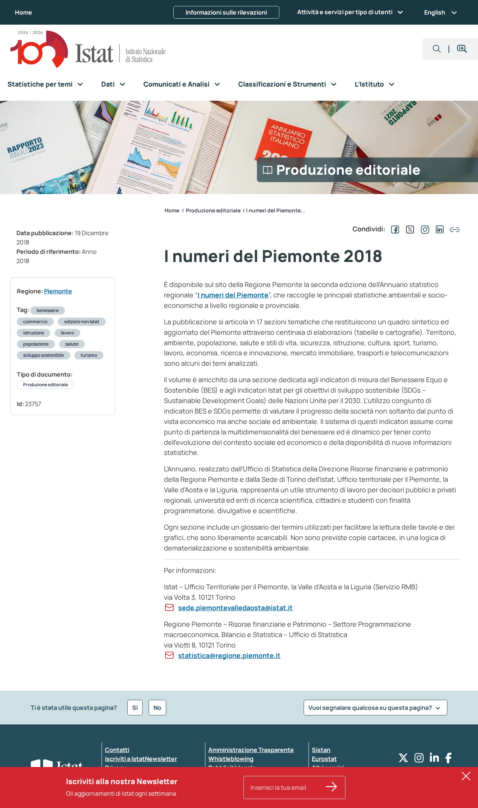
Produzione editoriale (45, 384)
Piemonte (58, 291)
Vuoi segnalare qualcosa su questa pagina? (370, 708)
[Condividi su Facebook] (393, 228)
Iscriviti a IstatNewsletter (141, 759)
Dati (108, 83)
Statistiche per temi (39, 83)
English (434, 12)
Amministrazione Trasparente (251, 750)
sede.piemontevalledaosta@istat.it (235, 607)
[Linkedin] (434, 759)
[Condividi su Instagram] (423, 228)
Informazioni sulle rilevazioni (226, 12)
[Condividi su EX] (408, 228)
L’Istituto (369, 83)
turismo (89, 355)
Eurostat (324, 759)
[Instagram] (419, 759)
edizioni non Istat (81, 321)
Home (23, 12)
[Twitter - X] (403, 759)
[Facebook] (448, 759)
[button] (437, 49)
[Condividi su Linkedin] (438, 228)
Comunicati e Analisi (176, 83)
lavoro (67, 333)
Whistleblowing (231, 759)
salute (71, 344)
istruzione (33, 333)
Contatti (117, 750)
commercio (35, 321)
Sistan (321, 750)
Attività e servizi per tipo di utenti (344, 12)
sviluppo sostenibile (43, 355)
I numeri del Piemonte (233, 294)
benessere (48, 310)
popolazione (36, 344)
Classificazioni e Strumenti (282, 83)
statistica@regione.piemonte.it (229, 655)
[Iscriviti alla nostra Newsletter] (331, 787)
